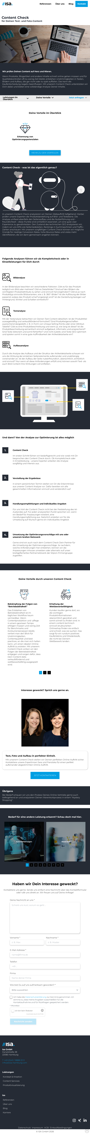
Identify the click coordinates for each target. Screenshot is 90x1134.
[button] (31, 4)
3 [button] (49, 673)
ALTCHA (40, 1014)
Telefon (13, 962)
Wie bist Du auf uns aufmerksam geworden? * (33, 985)
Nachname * (52, 937)
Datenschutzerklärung (35, 997)
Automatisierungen (12, 823)
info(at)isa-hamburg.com (14, 1063)
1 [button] (40, 673)
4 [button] (40, 865)
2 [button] (44, 673)
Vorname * (15, 937)
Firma (13, 973)
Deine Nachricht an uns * (22, 900)
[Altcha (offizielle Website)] (42, 1011)
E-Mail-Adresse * (18, 950)
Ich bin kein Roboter (24, 1011)
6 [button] (49, 865)
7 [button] (53, 865)
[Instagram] (74, 1120)
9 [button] (62, 865)
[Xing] (79, 1120)
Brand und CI (51, 823)
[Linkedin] (85, 1120)
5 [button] (44, 865)
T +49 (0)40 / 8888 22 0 (13, 1060)
